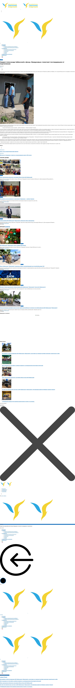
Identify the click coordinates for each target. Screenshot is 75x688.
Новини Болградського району (11, 47)
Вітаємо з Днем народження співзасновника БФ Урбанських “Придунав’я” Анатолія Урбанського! (23, 287)
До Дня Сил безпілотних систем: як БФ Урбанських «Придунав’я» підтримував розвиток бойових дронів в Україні (28, 389)
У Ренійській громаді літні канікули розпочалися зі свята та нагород (18, 401)
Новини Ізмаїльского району (10, 46)
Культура (6, 51)
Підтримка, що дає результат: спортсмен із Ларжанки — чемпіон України (17, 198)
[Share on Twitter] (38, 69)
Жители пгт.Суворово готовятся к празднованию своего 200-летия (16, 155)
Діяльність (4, 48)
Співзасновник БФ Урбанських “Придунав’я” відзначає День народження (17, 220)
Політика (4, 491)
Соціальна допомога (9, 50)
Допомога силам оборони (10, 49)
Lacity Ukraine (3, 495)
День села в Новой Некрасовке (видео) (9, 151)
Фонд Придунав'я (5, 179)
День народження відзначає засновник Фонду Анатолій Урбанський (16, 177)
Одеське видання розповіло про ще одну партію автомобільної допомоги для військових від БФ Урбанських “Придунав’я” (28, 307)
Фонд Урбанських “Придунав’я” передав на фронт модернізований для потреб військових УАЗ (22, 266)
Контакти (4, 55)
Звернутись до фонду (7, 54)
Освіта (5, 52)
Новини (4, 45)
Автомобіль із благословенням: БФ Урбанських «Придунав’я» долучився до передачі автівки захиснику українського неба (31, 353)
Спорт (5, 53)
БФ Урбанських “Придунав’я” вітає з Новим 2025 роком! (13, 245)
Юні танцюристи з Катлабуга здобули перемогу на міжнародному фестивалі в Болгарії (22, 365)
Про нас (4, 44)
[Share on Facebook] (38, 68)
